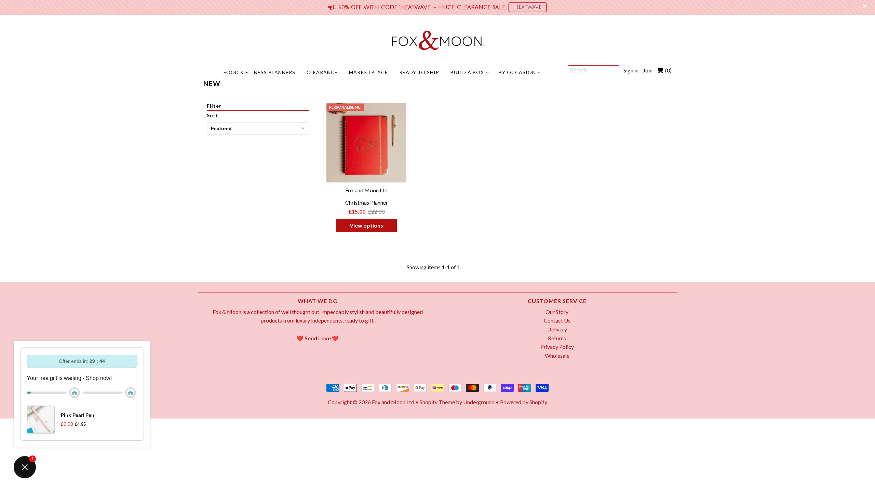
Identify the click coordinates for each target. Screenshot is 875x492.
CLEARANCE (322, 72)
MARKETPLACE (368, 72)
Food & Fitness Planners (259, 72)
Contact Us (557, 320)
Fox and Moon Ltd (393, 402)
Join (647, 70)
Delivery (557, 329)
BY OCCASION (517, 72)
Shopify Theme (437, 402)
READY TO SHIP (419, 72)
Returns (557, 338)
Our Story (557, 312)
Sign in (630, 70)
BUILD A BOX (467, 72)
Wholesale (557, 355)
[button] (528, 7)
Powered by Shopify (523, 402)
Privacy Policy (557, 346)
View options (366, 225)
